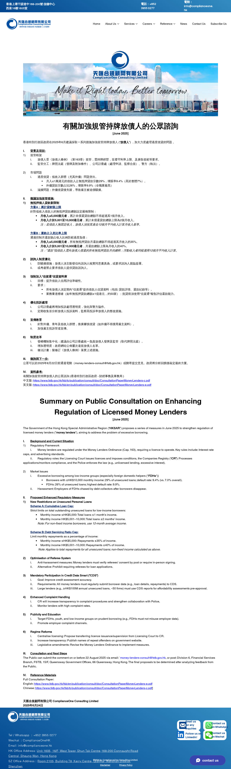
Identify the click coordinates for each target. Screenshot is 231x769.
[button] (209, 735)
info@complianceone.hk (35, 745)
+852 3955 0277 (45, 735)
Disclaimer (105, 765)
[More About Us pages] (118, 24)
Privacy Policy (125, 765)
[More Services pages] (137, 24)
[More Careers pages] (154, 24)
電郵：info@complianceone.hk (198, 6)
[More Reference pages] (174, 24)
